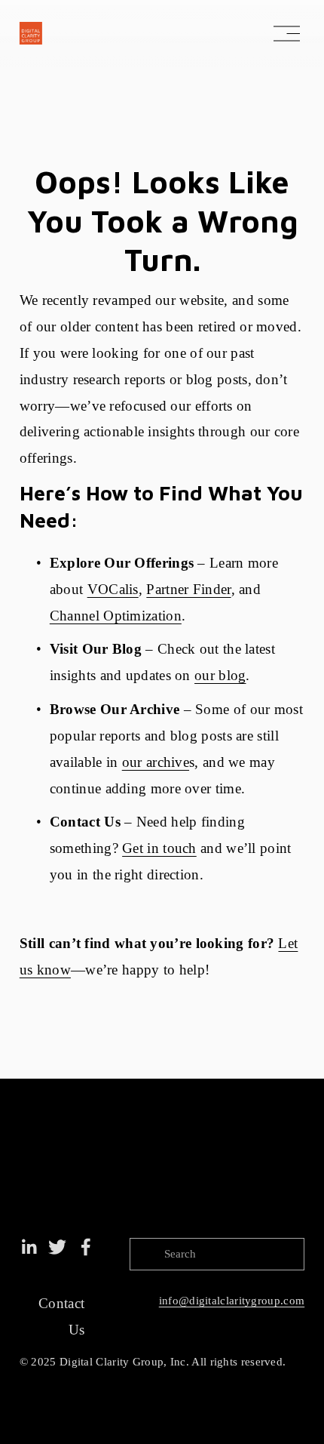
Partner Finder (188, 589)
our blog (220, 675)
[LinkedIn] (29, 1247)
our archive (155, 762)
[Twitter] (57, 1247)
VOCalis (113, 589)
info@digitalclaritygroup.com (231, 1301)
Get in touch (159, 848)
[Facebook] (86, 1247)
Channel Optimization (116, 615)
